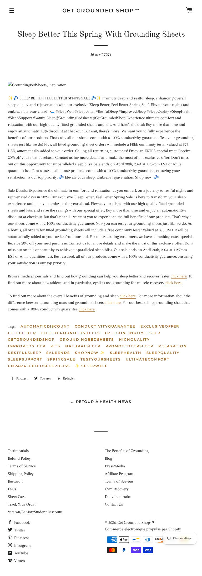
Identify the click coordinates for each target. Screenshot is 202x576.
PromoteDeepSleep (129, 346)
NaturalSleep (82, 346)
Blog (108, 458)
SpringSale (61, 359)
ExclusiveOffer (159, 326)
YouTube (20, 553)
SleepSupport (25, 359)
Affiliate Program (119, 473)
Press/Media (115, 466)
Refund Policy (19, 458)
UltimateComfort (147, 359)
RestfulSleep (24, 353)
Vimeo (19, 560)
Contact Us (114, 504)
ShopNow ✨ (90, 353)
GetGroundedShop (31, 339)
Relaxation (172, 346)
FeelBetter (22, 333)
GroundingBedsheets (87, 339)
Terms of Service (22, 466)
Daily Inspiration (119, 496)
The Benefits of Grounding (127, 450)
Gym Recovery (117, 489)
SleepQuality (163, 353)
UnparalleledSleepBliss (39, 366)
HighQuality (134, 339)
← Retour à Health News (101, 401)
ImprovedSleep (27, 346)
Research (15, 481)
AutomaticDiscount (45, 326)
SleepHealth (126, 353)
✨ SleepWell (91, 366)
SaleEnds (58, 353)
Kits (55, 346)
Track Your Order (22, 504)
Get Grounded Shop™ (101, 10)
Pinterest (21, 537)
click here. (173, 282)
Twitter (19, 530)
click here (179, 276)
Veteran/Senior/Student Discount (35, 512)
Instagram (22, 545)
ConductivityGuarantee (105, 326)
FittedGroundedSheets (70, 333)
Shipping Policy (21, 473)
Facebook (21, 522)
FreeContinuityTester (133, 333)
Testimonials (18, 450)
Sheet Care (17, 496)
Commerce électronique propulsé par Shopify (143, 529)
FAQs (12, 489)
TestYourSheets (100, 359)
